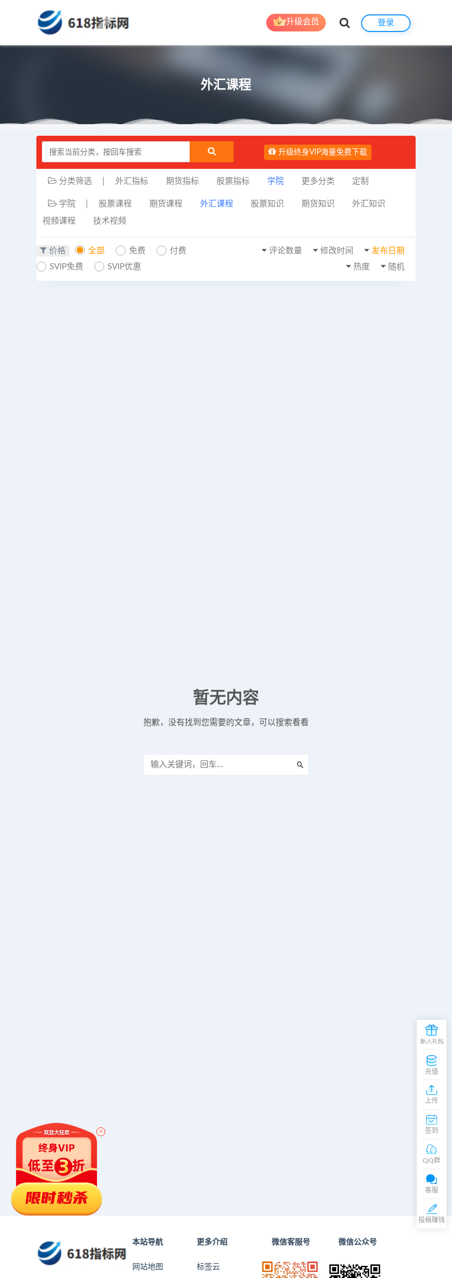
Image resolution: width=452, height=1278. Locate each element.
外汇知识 (368, 204)
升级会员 (302, 22)
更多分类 (318, 181)
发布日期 (388, 251)
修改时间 (336, 251)
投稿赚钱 (431, 1220)
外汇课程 (216, 204)
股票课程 (115, 204)
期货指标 (182, 181)
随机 (396, 267)
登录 (386, 23)
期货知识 (318, 204)
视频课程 (59, 221)
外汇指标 (131, 181)
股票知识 (267, 204)
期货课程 (165, 204)
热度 (361, 267)
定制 (360, 181)
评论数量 (285, 251)
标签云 (208, 1267)
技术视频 (109, 221)
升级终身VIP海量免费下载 (321, 152)
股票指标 (233, 181)
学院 (275, 181)
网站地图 (147, 1267)
